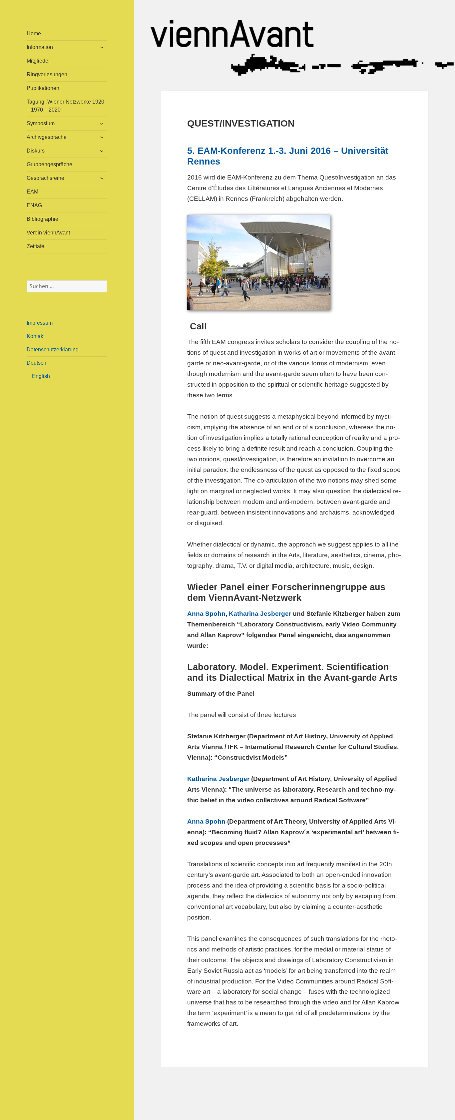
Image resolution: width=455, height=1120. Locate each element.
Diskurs (36, 151)
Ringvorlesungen (47, 74)
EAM (32, 191)
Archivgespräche (47, 137)
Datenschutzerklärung (53, 349)
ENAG (34, 205)
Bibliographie (42, 219)
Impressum (40, 323)
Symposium (41, 123)
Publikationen (43, 88)
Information (40, 47)
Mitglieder (38, 61)
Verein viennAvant (48, 232)
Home (34, 33)
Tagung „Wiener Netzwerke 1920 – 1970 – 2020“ (65, 106)
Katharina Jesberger (260, 613)
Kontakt (36, 336)
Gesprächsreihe (45, 178)
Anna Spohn (206, 613)
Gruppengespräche (49, 164)
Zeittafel (36, 246)
